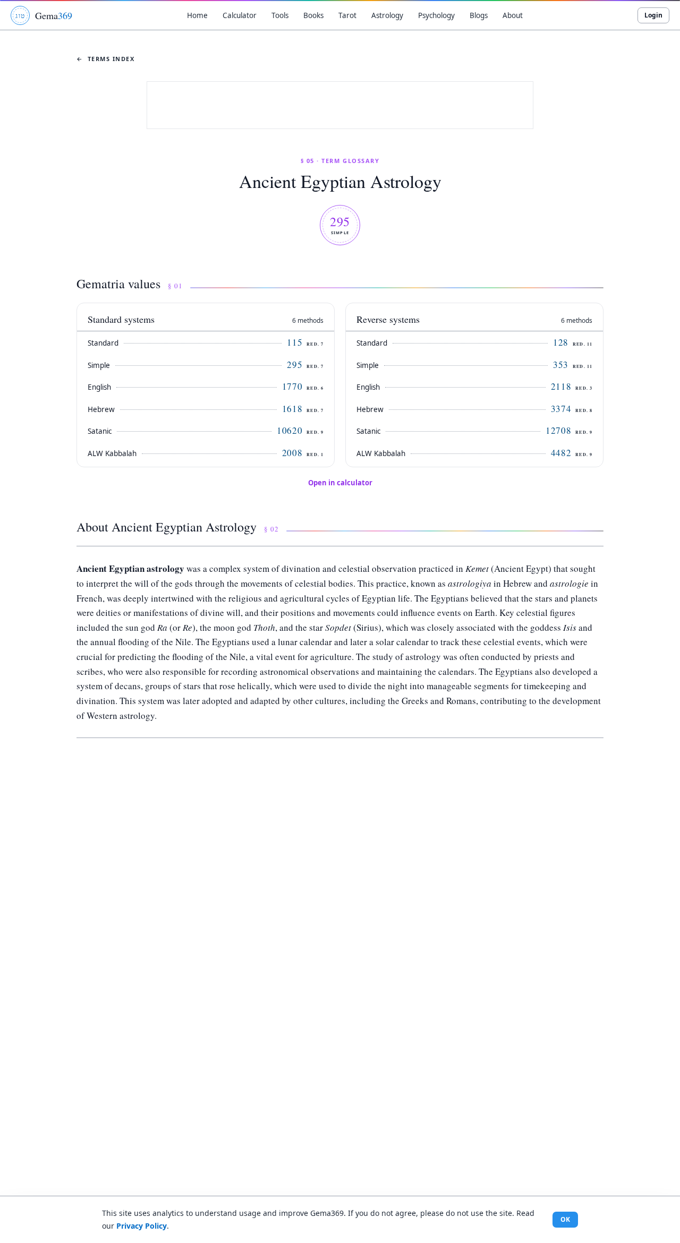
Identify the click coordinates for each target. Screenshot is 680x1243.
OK (565, 1219)
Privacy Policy (141, 1226)
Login (653, 15)
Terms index (105, 59)
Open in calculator (340, 482)
